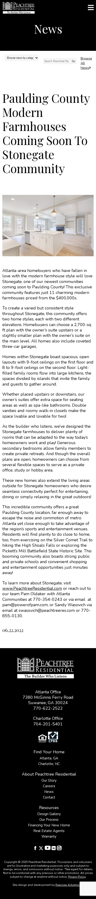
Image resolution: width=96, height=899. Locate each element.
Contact (49, 797)
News (49, 791)
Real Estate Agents (49, 830)
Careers (49, 786)
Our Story (49, 780)
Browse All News (86, 63)
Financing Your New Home (49, 825)
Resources (49, 807)
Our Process (48, 819)
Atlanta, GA (49, 758)
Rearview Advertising (69, 885)
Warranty (48, 836)
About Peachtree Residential (49, 774)
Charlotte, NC (49, 764)
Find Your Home (49, 752)
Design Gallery (49, 814)
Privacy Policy (77, 877)
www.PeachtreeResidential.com (32, 588)
